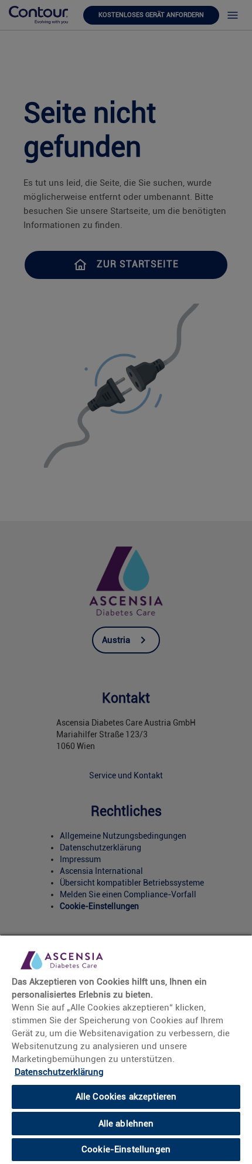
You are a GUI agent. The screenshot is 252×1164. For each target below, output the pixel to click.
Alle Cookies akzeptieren (126, 1096)
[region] (126, 1049)
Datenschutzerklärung (59, 1072)
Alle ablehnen (126, 1123)
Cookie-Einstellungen (126, 1149)
